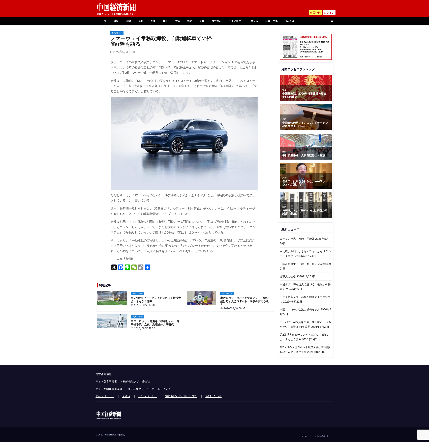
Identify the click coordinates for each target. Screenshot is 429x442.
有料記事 (290, 21)
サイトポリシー (105, 396)
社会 (165, 21)
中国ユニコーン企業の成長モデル (300, 309)
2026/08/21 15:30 (144, 305)
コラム (254, 21)
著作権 (126, 396)
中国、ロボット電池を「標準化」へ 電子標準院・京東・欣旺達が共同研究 (155, 323)
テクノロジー (236, 21)
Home (303, 436)
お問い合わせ (213, 396)
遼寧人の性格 (288, 276)
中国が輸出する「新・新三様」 (298, 264)
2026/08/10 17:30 (144, 328)
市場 (128, 21)
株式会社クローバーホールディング (149, 389)
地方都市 (217, 21)
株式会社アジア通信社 (136, 382)
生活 (177, 21)
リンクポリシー (147, 396)
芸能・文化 (271, 21)
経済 (116, 21)
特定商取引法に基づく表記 (181, 396)
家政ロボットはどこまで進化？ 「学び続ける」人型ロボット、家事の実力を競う (244, 301)
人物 (202, 21)
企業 (153, 21)
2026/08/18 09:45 (235, 308)
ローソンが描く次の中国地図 (297, 239)
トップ (103, 21)
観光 (189, 21)
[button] (332, 21)
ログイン (329, 13)
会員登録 (315, 13)
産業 (140, 21)
